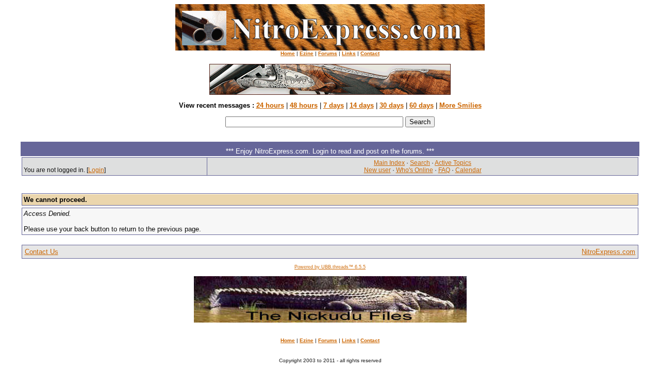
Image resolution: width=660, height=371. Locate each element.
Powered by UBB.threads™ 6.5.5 (330, 266)
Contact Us (41, 252)
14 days (362, 105)
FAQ (444, 170)
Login (96, 170)
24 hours (270, 105)
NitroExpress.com (608, 252)
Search (420, 162)
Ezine (307, 53)
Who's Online (414, 170)
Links (349, 53)
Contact (370, 53)
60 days (421, 105)
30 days (392, 105)
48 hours (304, 105)
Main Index (389, 162)
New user (377, 170)
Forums (327, 53)
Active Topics (453, 162)
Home (287, 53)
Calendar (468, 170)
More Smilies (460, 105)
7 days (333, 105)
